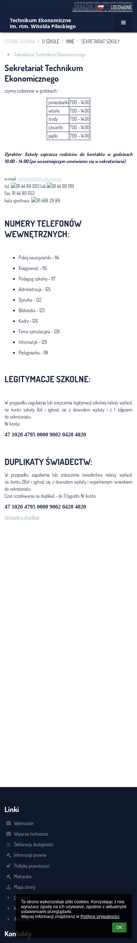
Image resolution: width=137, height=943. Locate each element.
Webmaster (24, 823)
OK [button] (119, 927)
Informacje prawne (30, 855)
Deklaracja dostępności (33, 844)
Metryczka (23, 876)
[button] (101, 7)
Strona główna (20, 41)
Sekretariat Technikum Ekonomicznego (50, 54)
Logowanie (121, 7)
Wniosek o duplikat (22, 517)
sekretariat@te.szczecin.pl (39, 179)
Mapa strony (24, 887)
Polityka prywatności (31, 866)
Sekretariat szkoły (100, 41)
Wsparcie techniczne (31, 834)
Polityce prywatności (99, 916)
